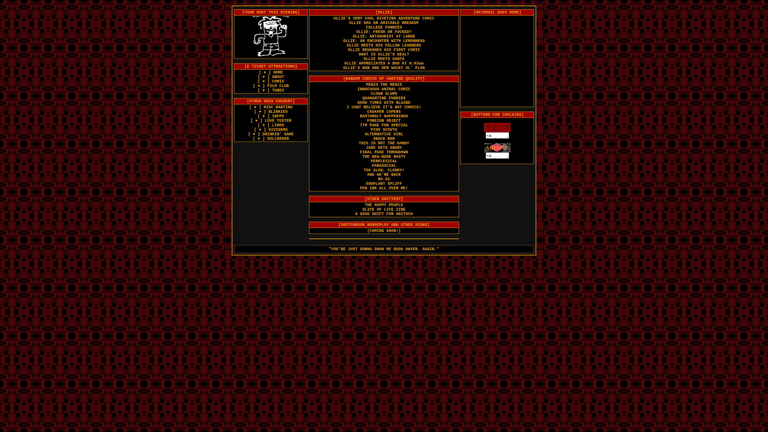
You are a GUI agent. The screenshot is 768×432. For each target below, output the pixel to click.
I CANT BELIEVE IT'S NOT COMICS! (384, 107)
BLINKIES (278, 112)
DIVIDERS (278, 130)
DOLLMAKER (278, 138)
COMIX (278, 81)
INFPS (278, 116)
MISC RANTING (278, 107)
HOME (278, 72)
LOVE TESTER (278, 120)
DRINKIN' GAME (278, 134)
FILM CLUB (278, 86)
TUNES (278, 90)
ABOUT (278, 77)
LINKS (278, 125)
